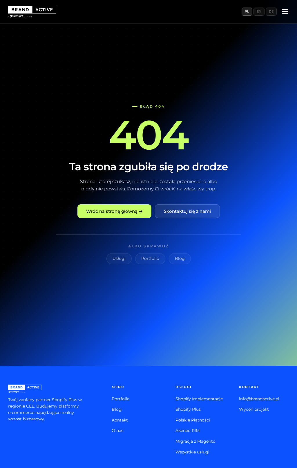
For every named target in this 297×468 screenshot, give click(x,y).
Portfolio (150, 258)
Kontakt (120, 420)
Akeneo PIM (187, 430)
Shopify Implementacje (199, 398)
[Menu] (285, 12)
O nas (117, 430)
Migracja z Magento (195, 441)
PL (247, 11)
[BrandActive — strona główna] (32, 11)
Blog (180, 258)
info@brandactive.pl (259, 398)
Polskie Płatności (192, 420)
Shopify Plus (188, 409)
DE (271, 11)
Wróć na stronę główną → (114, 211)
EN (259, 11)
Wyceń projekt (254, 409)
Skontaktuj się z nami (187, 211)
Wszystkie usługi (192, 452)
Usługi (119, 258)
